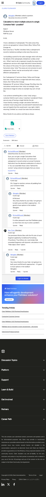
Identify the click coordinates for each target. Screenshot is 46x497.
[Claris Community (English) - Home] (23, 3)
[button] (19, 129)
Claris (3, 351)
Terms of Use (32, 475)
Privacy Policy (5, 479)
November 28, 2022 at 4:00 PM (17, 18)
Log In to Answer (23, 278)
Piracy (14, 479)
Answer (22, 146)
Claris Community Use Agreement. (20, 462)
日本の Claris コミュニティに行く (29, 479)
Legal (40, 475)
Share (36, 146)
